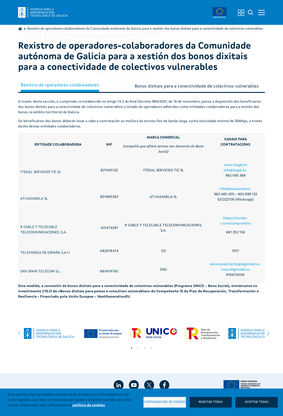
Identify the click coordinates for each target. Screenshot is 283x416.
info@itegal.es (235, 170)
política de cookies (89, 405)
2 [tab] (138, 348)
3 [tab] (145, 348)
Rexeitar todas (211, 402)
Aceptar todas (256, 402)
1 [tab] (131, 348)
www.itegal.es (235, 165)
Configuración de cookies (165, 402)
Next (268, 335)
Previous (19, 332)
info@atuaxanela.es (235, 189)
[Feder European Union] (219, 12)
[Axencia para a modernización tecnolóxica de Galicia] (43, 12)
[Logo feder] (244, 385)
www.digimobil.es (235, 269)
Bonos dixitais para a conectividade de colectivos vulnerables (197, 86)
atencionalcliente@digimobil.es (235, 264)
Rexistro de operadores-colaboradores (60, 85)
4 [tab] (151, 348)
